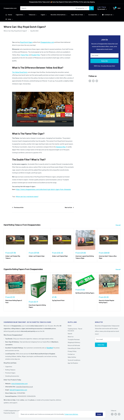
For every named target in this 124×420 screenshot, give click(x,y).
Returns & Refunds (74, 345)
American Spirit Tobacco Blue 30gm (108, 257)
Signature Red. (61, 147)
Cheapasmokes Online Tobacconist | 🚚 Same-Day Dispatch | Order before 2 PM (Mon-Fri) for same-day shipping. (62, 2)
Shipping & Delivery (74, 342)
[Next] (120, 245)
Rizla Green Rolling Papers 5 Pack (13, 301)
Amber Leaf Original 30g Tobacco (12, 257)
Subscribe (104, 61)
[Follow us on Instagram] (96, 80)
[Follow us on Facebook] (90, 80)
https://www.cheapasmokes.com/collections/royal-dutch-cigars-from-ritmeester (43, 189)
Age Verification (73, 363)
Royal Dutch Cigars (26, 42)
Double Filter (36, 55)
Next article (68, 207)
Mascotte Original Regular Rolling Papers (106, 301)
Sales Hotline (72, 357)
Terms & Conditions (74, 360)
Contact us (71, 354)
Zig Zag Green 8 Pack (58, 300)
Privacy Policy (72, 351)
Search (70, 333)
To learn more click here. (71, 414)
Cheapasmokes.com (47, 42)
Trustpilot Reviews (74, 339)
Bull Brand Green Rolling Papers (85, 293)
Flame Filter (25, 55)
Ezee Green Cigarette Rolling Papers (37, 306)
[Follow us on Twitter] (93, 80)
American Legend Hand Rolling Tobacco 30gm (85, 257)
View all (118, 225)
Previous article (18, 207)
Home (69, 325)
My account (101, 9)
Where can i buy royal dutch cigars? (27, 196)
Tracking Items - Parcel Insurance (75, 329)
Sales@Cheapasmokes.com (18, 390)
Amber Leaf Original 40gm (36, 256)
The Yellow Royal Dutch (19, 72)
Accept (99, 414)
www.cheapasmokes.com (19, 383)
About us (70, 336)
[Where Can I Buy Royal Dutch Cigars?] (43, 92)
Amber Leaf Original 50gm (60, 256)
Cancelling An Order (74, 348)
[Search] (91, 8)
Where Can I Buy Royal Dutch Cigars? (15, 31)
